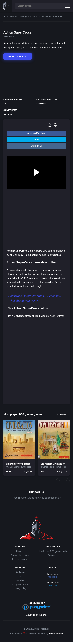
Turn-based (26, 467)
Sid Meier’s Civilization (18, 463)
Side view (41, 103)
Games (14, 16)
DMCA (20, 576)
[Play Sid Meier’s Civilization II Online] (54, 440)
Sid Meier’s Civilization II (54, 463)
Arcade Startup (56, 633)
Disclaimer (20, 572)
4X (7, 467)
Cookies (20, 580)
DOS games (25, 16)
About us (20, 551)
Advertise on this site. (36, 615)
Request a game (20, 559)
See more (61, 414)
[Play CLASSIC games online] (6, 6)
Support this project (20, 555)
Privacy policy (19, 588)
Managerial (15, 467)
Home (6, 16)
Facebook (53, 577)
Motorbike (38, 16)
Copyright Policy (20, 584)
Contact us (53, 555)
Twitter (53, 586)
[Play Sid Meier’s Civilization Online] (19, 440)
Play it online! (17, 56)
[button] (59, 480)
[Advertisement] (34, 78)
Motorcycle (8, 114)
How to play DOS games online (53, 551)
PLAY (8, 471)
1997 (5, 103)
